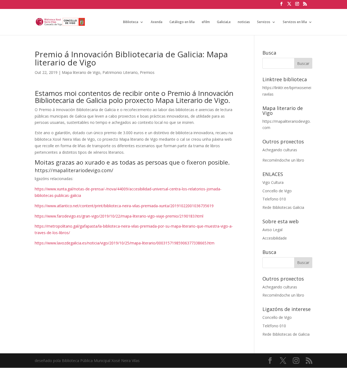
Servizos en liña (295, 22)
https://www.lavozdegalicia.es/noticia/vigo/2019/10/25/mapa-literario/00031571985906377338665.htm (124, 243)
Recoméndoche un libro (283, 160)
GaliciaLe (224, 22)
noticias (244, 22)
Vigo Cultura (273, 182)
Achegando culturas (279, 149)
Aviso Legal (272, 229)
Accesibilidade (274, 238)
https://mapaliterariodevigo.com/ (74, 170)
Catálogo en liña (182, 22)
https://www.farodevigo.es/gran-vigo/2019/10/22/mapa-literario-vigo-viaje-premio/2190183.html (119, 216)
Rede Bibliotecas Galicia (283, 207)
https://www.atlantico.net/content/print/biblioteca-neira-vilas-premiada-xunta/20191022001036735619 (124, 205)
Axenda (156, 22)
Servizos (263, 22)
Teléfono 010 (274, 325)
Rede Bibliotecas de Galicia (286, 334)
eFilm (206, 22)
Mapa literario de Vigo (81, 72)
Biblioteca (130, 22)
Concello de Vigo (277, 190)
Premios (147, 72)
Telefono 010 (274, 199)
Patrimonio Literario (120, 72)
